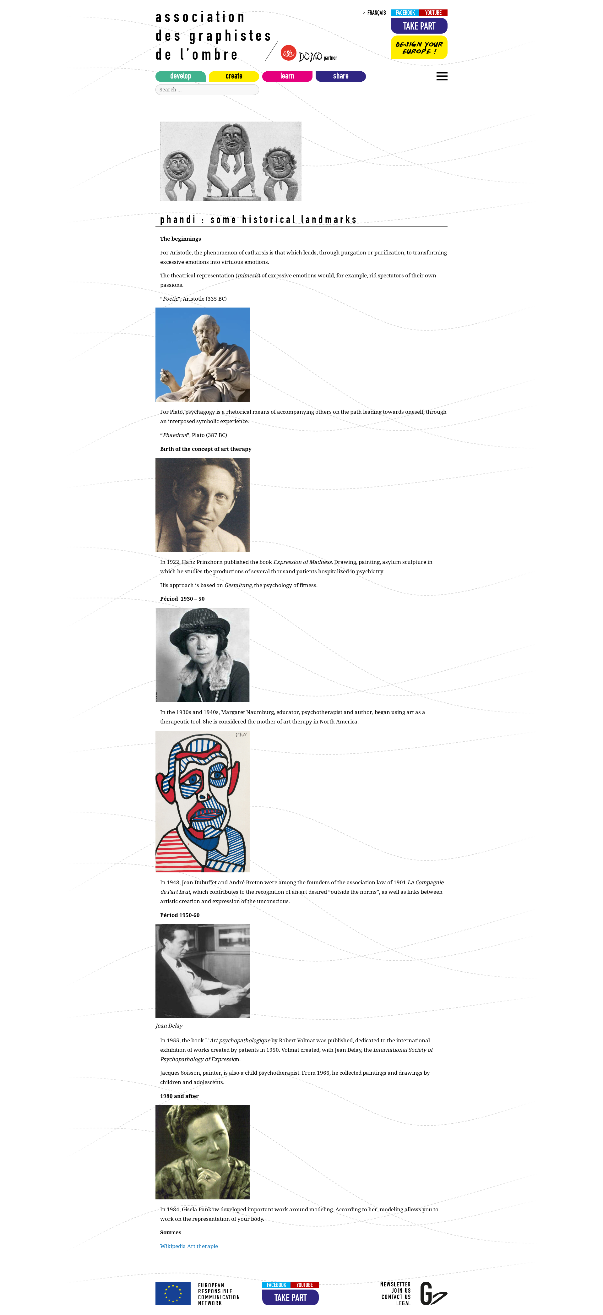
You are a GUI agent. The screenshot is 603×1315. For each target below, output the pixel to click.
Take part (419, 27)
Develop (180, 77)
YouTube (433, 13)
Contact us (396, 1298)
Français (376, 13)
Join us (401, 1292)
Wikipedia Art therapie (189, 1246)
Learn (287, 77)
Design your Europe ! (419, 48)
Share (341, 77)
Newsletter (395, 1285)
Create (233, 77)
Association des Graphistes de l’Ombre (214, 37)
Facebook (405, 13)
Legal (403, 1304)
